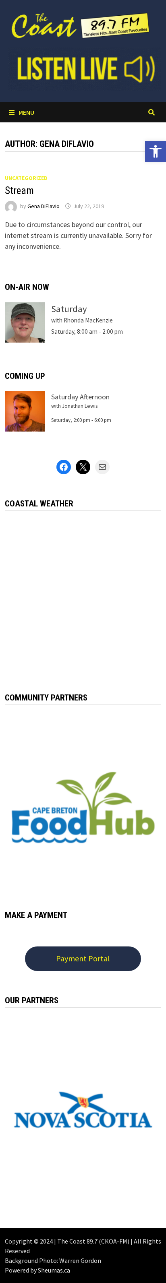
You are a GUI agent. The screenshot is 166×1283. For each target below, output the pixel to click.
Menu (26, 112)
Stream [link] (19, 190)
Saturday (69, 308)
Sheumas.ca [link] (54, 1270)
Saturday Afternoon (80, 396)
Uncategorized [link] (26, 178)
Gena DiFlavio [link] (43, 206)
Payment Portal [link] (83, 958)
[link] (155, 151)
